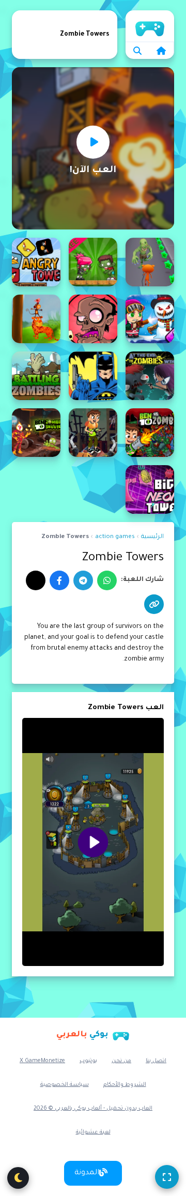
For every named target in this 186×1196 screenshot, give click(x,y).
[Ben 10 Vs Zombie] (150, 432)
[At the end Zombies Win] (150, 375)
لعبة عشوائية (93, 1132)
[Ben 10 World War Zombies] (93, 432)
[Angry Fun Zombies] (93, 262)
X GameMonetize (42, 1061)
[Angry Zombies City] (150, 319)
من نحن (121, 1061)
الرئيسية (150, 25)
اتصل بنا (156, 1061)
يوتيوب (88, 1061)
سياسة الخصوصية (64, 1085)
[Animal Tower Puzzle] (36, 319)
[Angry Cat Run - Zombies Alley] (150, 262)
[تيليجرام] (83, 580)
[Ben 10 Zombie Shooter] (36, 432)
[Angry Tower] (36, 262)
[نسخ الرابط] (154, 604)
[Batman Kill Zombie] (93, 375)
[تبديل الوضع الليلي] (18, 1178)
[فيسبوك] (59, 580)
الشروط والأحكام (124, 1085)
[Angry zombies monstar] (93, 319)
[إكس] (35, 580)
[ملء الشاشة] (167, 1177)
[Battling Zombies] (36, 375)
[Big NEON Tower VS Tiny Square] (150, 489)
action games (115, 537)
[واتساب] (107, 580)
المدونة (86, 1173)
